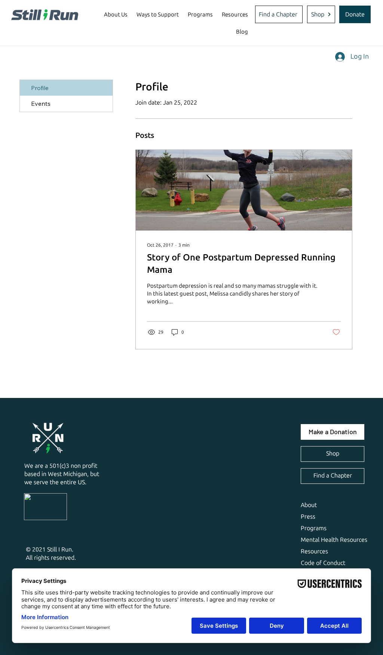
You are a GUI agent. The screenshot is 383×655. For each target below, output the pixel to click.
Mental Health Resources (334, 539)
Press (308, 516)
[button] (115, 14)
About (309, 505)
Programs (314, 528)
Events (40, 103)
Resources (314, 551)
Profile (40, 88)
